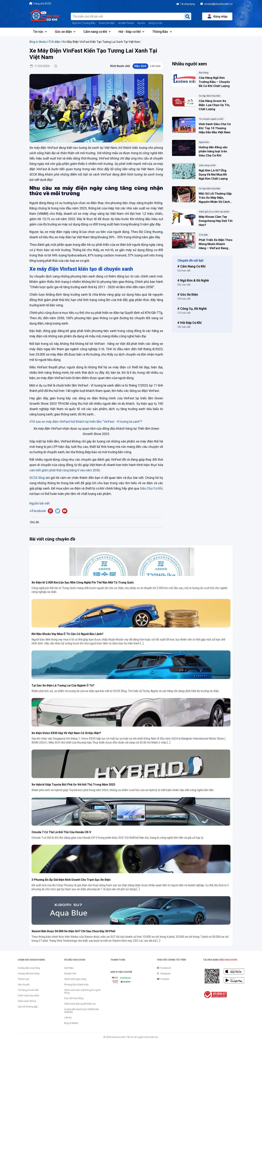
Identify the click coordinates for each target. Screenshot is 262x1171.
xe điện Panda (126, 23)
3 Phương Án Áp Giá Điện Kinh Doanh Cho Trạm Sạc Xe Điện (71, 879)
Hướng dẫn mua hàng (29, 968)
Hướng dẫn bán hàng (28, 973)
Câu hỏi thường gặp (28, 1006)
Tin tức (38, 32)
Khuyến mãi (70, 973)
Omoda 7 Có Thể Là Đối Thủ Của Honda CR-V (61, 832)
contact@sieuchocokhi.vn (218, 3)
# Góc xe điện (187, 294)
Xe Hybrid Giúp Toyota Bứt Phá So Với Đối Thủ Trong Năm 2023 (73, 784)
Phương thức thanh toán (76, 984)
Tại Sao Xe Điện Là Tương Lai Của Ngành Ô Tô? (63, 685)
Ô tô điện (54, 41)
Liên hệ (67, 1017)
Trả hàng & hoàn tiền (28, 990)
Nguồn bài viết (39, 503)
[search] (187, 16)
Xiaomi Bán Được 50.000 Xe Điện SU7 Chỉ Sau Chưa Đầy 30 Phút (73, 931)
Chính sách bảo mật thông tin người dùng (82, 991)
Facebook (165, 968)
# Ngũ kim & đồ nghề (193, 280)
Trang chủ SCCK (42, 3)
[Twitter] (57, 511)
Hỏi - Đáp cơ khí (130, 32)
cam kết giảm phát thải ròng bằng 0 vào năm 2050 (64, 470)
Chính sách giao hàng (75, 979)
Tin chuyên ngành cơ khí (211, 119)
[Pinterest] (50, 511)
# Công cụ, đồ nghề (192, 308)
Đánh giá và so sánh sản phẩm (214, 211)
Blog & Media (38, 41)
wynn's (141, 23)
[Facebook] (37, 511)
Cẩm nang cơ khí (95, 32)
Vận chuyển (24, 984)
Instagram (165, 973)
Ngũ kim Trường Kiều (83, 23)
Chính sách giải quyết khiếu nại (80, 1003)
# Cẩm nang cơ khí (191, 266)
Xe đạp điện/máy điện (209, 96)
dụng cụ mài (155, 23)
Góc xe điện (63, 32)
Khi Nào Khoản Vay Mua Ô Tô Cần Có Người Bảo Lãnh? (67, 634)
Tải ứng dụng (187, 3)
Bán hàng (203, 72)
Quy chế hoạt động (73, 998)
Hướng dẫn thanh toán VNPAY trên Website (81, 1010)
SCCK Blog (37, 478)
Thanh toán (23, 979)
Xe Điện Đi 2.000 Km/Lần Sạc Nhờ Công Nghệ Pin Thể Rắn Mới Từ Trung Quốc (83, 582)
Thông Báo (160, 32)
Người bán (204, 142)
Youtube (164, 979)
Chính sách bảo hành (28, 995)
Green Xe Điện (107, 23)
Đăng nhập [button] (220, 16)
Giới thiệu (69, 968)
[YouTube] (64, 511)
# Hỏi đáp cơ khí (189, 323)
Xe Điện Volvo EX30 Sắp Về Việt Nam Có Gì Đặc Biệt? (66, 733)
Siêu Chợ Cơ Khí (151, 488)
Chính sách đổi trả (27, 1001)
